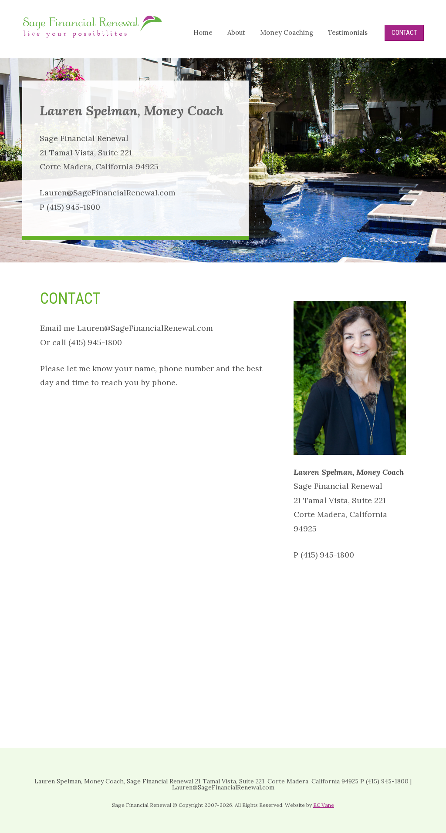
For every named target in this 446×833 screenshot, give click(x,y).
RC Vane (323, 805)
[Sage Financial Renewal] (92, 35)
